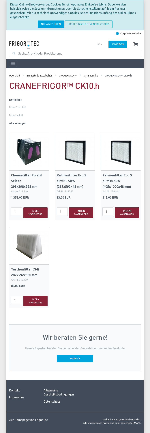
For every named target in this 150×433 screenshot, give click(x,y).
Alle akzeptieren (51, 24)
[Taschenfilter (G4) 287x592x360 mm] (29, 246)
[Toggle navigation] (13, 63)
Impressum (16, 397)
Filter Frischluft (17, 107)
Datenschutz (52, 401)
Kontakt (75, 358)
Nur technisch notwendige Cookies (88, 24)
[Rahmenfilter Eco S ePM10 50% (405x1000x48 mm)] (121, 152)
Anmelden (118, 44)
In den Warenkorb (35, 212)
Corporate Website (130, 33)
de (99, 44)
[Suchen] (13, 53)
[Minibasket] (135, 44)
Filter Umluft (16, 115)
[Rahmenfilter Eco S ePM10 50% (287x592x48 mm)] (75, 152)
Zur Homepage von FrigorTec (28, 419)
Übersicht (14, 75)
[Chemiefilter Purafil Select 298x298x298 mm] (29, 152)
